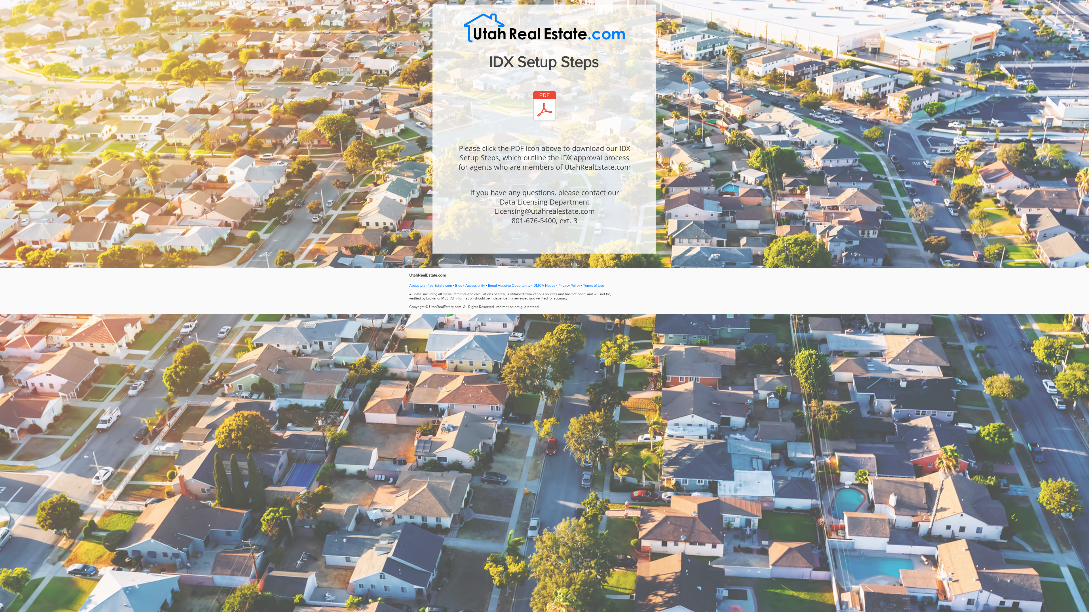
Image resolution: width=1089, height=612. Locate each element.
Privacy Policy (569, 285)
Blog (458, 285)
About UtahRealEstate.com (430, 285)
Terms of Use (593, 285)
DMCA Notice (544, 285)
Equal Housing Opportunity (509, 285)
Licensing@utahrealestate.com (544, 211)
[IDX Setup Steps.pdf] (544, 106)
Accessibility (475, 285)
